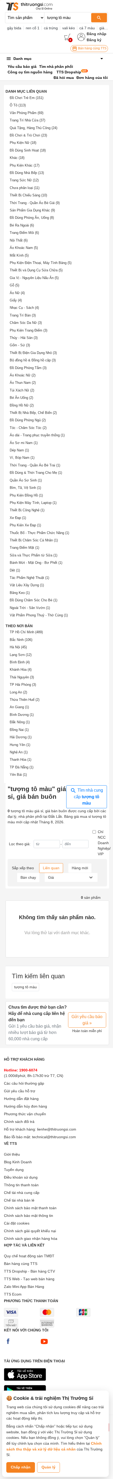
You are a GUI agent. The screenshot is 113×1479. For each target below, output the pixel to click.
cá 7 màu (87, 28)
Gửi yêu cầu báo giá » (86, 1019)
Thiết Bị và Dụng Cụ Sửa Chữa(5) (36, 270)
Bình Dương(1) (22, 715)
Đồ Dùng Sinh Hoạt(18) (28, 150)
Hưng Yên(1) (20, 745)
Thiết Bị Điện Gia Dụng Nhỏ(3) (33, 353)
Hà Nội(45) (18, 647)
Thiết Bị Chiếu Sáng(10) (28, 195)
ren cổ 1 (32, 28)
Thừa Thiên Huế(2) (24, 700)
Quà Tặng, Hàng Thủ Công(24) (33, 128)
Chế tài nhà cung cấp (21, 1192)
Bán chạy (28, 877)
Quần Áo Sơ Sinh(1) (26, 480)
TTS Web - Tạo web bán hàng (29, 1279)
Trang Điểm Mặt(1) (24, 548)
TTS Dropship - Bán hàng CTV (29, 1271)
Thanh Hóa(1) (20, 760)
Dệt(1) (15, 570)
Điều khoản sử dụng (21, 1177)
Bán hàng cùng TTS (91, 48)
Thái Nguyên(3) (22, 677)
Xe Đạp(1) (18, 518)
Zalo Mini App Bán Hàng (24, 1286)
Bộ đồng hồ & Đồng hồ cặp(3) (33, 360)
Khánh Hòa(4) (21, 670)
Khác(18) (17, 158)
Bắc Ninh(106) (21, 640)
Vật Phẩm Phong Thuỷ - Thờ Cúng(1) (39, 615)
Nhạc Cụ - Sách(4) (24, 308)
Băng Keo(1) (20, 593)
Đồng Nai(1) (19, 730)
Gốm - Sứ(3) (20, 345)
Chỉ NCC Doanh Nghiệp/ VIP (104, 843)
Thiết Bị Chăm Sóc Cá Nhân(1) (34, 540)
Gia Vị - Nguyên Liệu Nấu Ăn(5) (34, 278)
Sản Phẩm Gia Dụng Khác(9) (32, 210)
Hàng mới (80, 868)
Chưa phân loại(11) (24, 188)
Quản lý (48, 1467)
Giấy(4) (16, 300)
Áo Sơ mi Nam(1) (24, 443)
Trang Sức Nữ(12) (24, 180)
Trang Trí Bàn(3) (23, 315)
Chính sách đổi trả (19, 1121)
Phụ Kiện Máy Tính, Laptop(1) (33, 503)
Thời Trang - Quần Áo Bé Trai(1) (35, 465)
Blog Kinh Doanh (18, 1162)
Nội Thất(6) (19, 240)
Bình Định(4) (20, 662)
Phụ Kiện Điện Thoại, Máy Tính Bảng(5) (40, 263)
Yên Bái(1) (18, 775)
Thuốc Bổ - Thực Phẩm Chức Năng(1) (39, 533)
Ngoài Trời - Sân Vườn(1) (30, 608)
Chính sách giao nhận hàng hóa (30, 1238)
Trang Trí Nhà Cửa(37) (27, 120)
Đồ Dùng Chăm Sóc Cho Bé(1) (33, 600)
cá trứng (51, 28)
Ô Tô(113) (18, 105)
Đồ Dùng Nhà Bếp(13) (27, 173)
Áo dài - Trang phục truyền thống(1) (37, 435)
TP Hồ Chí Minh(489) (26, 632)
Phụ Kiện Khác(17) (24, 165)
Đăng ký (94, 40)
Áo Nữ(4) (17, 293)
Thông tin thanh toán (21, 1185)
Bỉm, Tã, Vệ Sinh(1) (25, 488)
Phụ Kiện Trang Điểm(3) (28, 330)
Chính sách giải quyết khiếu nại (30, 1231)
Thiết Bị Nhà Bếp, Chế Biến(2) (33, 413)
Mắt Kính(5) (19, 255)
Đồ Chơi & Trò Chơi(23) (28, 135)
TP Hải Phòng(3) (23, 685)
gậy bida (14, 28)
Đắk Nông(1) (20, 722)
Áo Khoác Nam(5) (24, 248)
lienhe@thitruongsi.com (56, 1129)
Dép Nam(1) (19, 450)
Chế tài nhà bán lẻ (19, 1200)
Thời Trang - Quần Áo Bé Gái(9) (35, 203)
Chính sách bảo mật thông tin (28, 1215)
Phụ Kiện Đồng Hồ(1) (26, 495)
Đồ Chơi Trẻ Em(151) (26, 98)
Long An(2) (18, 692)
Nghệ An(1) (19, 752)
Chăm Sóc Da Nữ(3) (26, 323)
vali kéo (68, 28)
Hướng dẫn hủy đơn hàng (25, 1106)
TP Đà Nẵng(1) (21, 767)
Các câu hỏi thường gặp (24, 1083)
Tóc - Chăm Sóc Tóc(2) (28, 428)
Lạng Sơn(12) (21, 655)
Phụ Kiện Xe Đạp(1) (25, 525)
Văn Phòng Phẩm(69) (26, 113)
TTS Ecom (13, 1294)
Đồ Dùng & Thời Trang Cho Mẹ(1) (36, 473)
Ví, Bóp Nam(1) (22, 458)
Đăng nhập (96, 34)
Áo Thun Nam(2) (23, 383)
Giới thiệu (12, 1154)
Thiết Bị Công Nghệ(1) (27, 510)
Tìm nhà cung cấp (88, 796)
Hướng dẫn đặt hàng (21, 1099)
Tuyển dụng (14, 1170)
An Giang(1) (19, 707)
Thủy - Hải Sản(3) (24, 338)
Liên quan (51, 868)
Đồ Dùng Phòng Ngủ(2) (28, 420)
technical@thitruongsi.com (54, 1137)
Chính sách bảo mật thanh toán (30, 1208)
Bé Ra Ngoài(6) (22, 225)
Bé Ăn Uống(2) (21, 398)
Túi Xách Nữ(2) (22, 390)
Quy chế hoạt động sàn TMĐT (29, 1256)
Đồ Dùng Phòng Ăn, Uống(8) (32, 218)
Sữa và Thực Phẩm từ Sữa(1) (33, 555)
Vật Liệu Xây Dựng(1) (27, 585)
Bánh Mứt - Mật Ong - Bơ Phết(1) (36, 563)
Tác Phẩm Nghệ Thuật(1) (29, 578)
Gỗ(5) (14, 285)
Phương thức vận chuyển (25, 1114)
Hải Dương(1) (21, 737)
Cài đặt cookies (16, 1223)
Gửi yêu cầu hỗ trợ (19, 1091)
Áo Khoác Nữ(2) (22, 375)
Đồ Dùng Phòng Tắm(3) (28, 368)
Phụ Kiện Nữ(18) (23, 143)
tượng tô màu (25, 987)
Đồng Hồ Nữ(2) (22, 405)
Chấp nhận (20, 1467)
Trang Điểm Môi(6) (24, 233)
